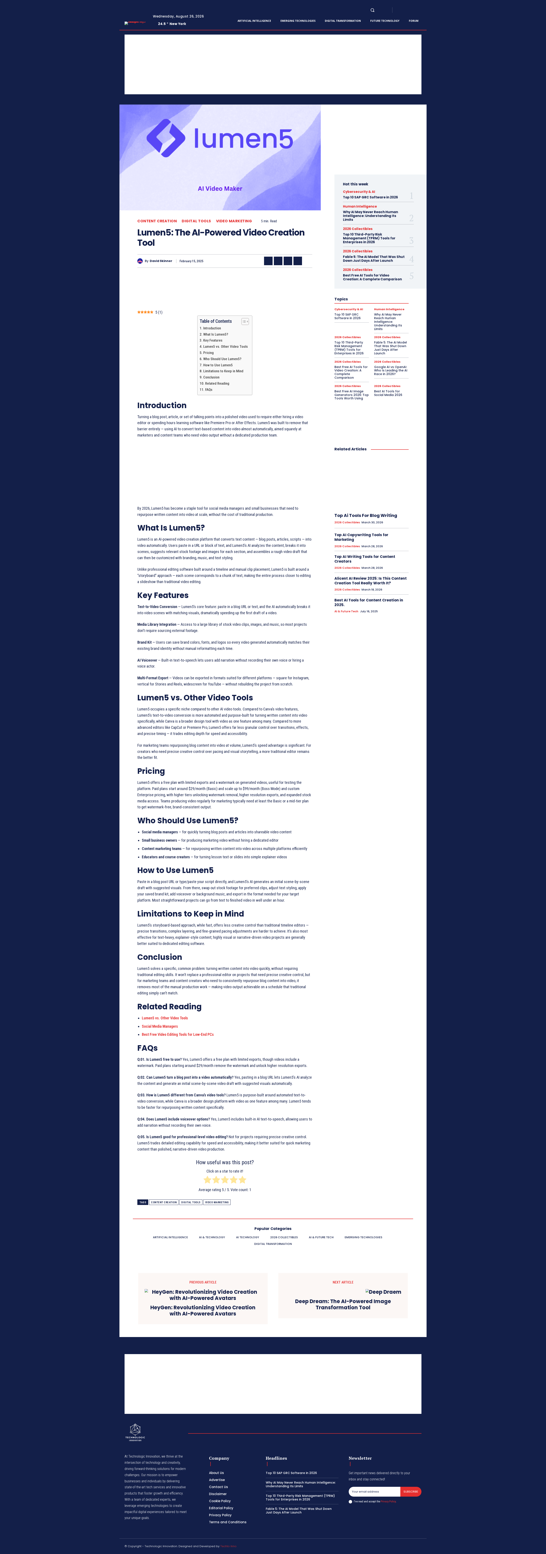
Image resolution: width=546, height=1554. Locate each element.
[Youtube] (424, 10)
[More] (307, 261)
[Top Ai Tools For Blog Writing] (371, 482)
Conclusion (211, 377)
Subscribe (411, 1492)
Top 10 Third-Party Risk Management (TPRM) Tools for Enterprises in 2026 (369, 238)
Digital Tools (196, 221)
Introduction (212, 328)
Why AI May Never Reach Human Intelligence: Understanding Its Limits (370, 216)
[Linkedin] (409, 10)
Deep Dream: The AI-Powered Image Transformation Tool (343, 1304)
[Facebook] (399, 10)
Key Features (212, 340)
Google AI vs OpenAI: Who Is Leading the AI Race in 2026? (390, 370)
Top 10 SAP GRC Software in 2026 (370, 197)
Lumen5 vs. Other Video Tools (225, 346)
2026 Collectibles (358, 228)
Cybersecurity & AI (359, 191)
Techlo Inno (228, 1546)
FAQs (208, 389)
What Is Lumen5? (215, 334)
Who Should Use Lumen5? (222, 359)
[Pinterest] (288, 261)
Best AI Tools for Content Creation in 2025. (368, 602)
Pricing (208, 353)
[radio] (207, 1181)
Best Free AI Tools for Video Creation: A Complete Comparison (372, 277)
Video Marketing (234, 221)
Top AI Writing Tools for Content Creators (364, 559)
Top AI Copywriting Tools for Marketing (361, 537)
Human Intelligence (360, 206)
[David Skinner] (141, 261)
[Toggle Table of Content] (243, 321)
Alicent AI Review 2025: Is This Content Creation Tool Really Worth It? (370, 581)
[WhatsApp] (297, 261)
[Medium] (414, 10)
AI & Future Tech (346, 611)
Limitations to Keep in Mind (223, 371)
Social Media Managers (160, 1026)
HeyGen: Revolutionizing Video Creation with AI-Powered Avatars (203, 1311)
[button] (372, 10)
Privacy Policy (388, 1501)
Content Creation (157, 221)
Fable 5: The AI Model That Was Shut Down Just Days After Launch (374, 259)
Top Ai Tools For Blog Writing (365, 515)
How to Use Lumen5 (217, 365)
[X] (419, 10)
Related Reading (217, 383)
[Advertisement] (252, 64)
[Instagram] (404, 10)
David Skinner (161, 261)
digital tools (190, 1202)
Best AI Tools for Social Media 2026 (388, 393)
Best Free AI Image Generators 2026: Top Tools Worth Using (351, 395)
